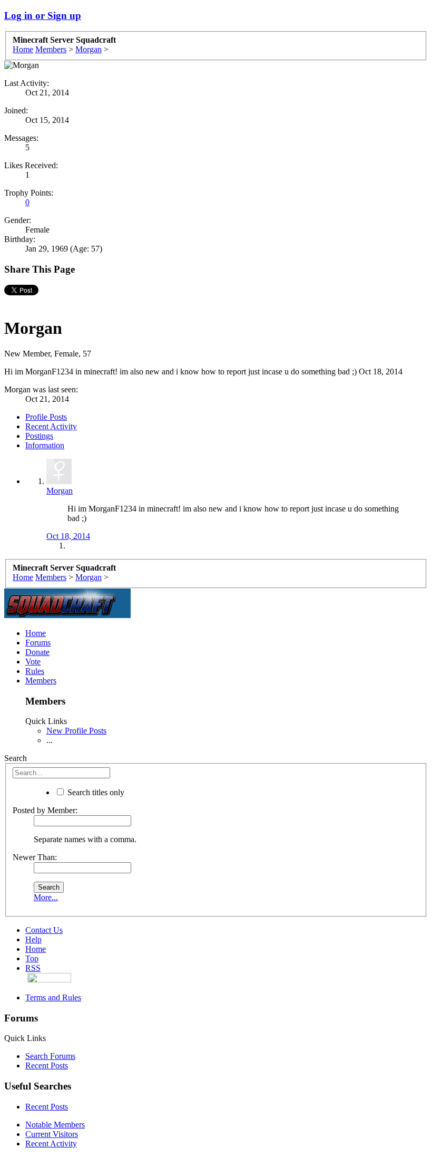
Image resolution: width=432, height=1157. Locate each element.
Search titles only (94, 792)
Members (40, 680)
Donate (37, 652)
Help (33, 939)
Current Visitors (51, 1134)
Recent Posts (46, 1065)
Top (31, 958)
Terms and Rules (53, 997)
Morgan (59, 490)
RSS (33, 967)
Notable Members (55, 1124)
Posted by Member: (45, 810)
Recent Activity (51, 426)
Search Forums (50, 1056)
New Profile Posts (76, 730)
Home (35, 633)
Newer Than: (35, 857)
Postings (39, 435)
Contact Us (44, 929)
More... (46, 897)
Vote (33, 661)
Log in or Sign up (42, 15)
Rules (34, 671)
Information (44, 445)
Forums (38, 642)
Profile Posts (46, 416)
